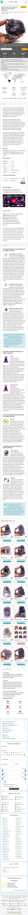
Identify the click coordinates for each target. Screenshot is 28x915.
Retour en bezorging (7, 896)
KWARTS (5, 839)
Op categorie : (4, 746)
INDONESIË (6, 802)
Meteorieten (6, 732)
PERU (18, 806)
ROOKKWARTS (6, 849)
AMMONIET (5, 821)
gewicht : (4, 773)
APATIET (5, 823)
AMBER (5, 819)
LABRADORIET (6, 841)
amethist (4, 537)
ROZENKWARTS (6, 851)
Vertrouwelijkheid (18, 895)
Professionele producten (9, 738)
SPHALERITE (5, 854)
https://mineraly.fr (20, 901)
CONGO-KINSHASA (20, 797)
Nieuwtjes (5, 735)
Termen (2, 895)
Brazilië (13, 95)
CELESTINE (5, 828)
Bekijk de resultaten (14, 788)
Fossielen (5, 728)
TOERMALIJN (19, 854)
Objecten (5, 726)
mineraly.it (6, 905)
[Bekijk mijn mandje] (13, 2)
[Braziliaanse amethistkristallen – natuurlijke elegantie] (7, 653)
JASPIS (5, 838)
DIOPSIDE (18, 828)
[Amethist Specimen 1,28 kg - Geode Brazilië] (7, 591)
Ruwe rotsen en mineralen (9, 721)
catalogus (4, 5)
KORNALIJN (18, 838)
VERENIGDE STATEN (20, 809)
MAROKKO (6, 804)
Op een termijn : (5, 759)
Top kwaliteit (5, 737)
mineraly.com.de (22, 903)
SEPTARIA (18, 851)
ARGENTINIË (19, 796)
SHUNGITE (5, 852)
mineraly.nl (20, 905)
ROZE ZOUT (19, 849)
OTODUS (18, 844)
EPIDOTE (18, 829)
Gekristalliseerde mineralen (10, 725)
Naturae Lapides (19, 192)
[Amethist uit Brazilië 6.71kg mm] (21, 632)
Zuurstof (7, 178)
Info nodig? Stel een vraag (6, 49)
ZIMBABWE (19, 811)
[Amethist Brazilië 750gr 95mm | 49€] (7, 550)
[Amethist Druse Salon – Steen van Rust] (21, 550)
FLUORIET (18, 831)
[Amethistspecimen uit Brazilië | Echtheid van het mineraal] (7, 529)
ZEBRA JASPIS (6, 859)
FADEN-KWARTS (6, 831)
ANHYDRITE (19, 821)
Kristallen (10, 5)
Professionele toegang (16, 896)
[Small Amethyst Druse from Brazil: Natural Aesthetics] (13, 98)
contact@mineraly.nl (11, 901)
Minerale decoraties (8, 723)
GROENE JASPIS (6, 834)
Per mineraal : (4, 764)
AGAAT (5, 818)
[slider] (2, 770)
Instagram (18, 900)
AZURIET (5, 824)
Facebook (12, 900)
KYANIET (18, 839)
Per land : (17, 764)
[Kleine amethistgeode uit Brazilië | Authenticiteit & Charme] (21, 570)
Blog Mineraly (5, 900)
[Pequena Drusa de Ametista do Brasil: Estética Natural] (22, 98)
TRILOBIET (5, 856)
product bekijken (7, 540)
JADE (17, 836)
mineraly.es (13, 905)
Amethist (23, 90)
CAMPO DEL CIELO (20, 826)
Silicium (6, 180)
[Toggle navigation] (26, 1)
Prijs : (3, 768)
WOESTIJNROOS (19, 857)
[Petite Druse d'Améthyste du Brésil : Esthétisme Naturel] (11, 98)
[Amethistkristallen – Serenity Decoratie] (21, 591)
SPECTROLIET (19, 852)
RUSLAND (18, 807)
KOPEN (23, 7)
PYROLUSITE (19, 846)
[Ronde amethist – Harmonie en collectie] (21, 653)
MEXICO (5, 806)
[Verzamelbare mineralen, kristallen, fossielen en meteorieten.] (2, 1)
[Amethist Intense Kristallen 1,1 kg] (7, 632)
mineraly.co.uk (13, 903)
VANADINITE (19, 856)
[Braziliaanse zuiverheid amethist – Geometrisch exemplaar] (7, 570)
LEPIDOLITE (19, 841)
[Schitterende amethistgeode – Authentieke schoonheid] (21, 529)
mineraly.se (17, 906)
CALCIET (5, 826)
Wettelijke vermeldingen (9, 895)
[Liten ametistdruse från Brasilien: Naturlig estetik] (24, 98)
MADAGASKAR (20, 804)
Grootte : (3, 777)
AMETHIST (18, 819)
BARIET (18, 824)
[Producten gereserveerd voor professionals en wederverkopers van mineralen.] (26, 640)
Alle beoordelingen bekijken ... (19, 890)
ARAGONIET (19, 823)
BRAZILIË (5, 797)
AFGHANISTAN (6, 796)
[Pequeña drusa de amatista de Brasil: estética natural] (20, 98)
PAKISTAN (5, 807)
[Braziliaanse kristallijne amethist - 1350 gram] (7, 611)
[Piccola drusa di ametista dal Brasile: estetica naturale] (17, 98)
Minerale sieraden (7, 730)
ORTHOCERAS (6, 844)
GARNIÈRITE (6, 833)
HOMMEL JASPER (7, 836)
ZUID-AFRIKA (6, 811)
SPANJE (18, 799)
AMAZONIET (19, 818)
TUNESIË (5, 809)
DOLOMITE (5, 829)
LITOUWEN (19, 802)
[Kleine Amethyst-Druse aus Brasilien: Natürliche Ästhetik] (15, 98)
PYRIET (5, 846)
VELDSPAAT (5, 857)
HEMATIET (18, 834)
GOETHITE (18, 833)
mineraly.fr (5, 903)
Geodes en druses (17, 5)
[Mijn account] (11, 2)
